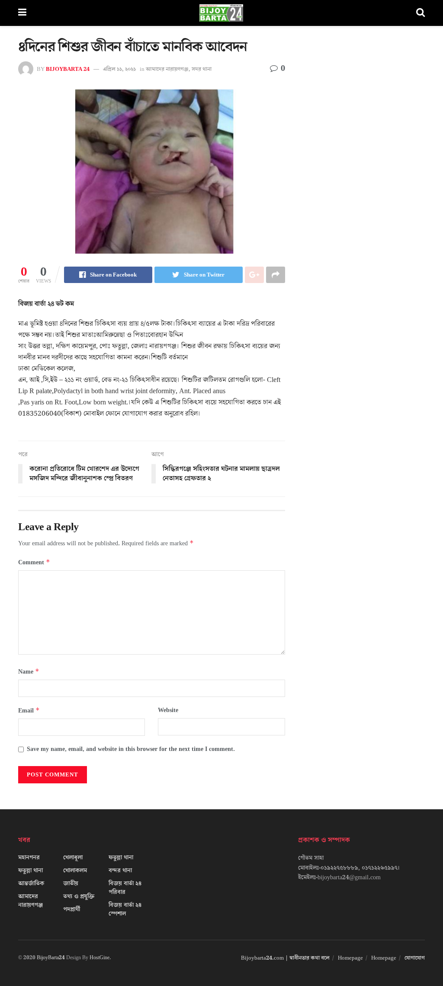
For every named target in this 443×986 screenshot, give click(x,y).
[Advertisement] (361, 112)
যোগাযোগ (414, 958)
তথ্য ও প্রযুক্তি (78, 896)
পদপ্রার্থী (71, 909)
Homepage (350, 958)
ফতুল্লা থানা (30, 870)
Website (168, 710)
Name (28, 671)
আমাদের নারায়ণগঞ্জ (167, 69)
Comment (34, 562)
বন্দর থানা (120, 870)
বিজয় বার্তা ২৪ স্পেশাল (125, 909)
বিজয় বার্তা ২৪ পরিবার (125, 888)
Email (29, 710)
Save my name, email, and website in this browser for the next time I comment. (131, 749)
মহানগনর (29, 857)
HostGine (99, 957)
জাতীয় (70, 883)
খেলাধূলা (73, 857)
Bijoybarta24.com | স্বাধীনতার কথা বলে (285, 958)
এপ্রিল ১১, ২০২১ (119, 69)
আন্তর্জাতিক (31, 883)
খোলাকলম (75, 870)
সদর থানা (202, 69)
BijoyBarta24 (51, 957)
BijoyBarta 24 (68, 69)
